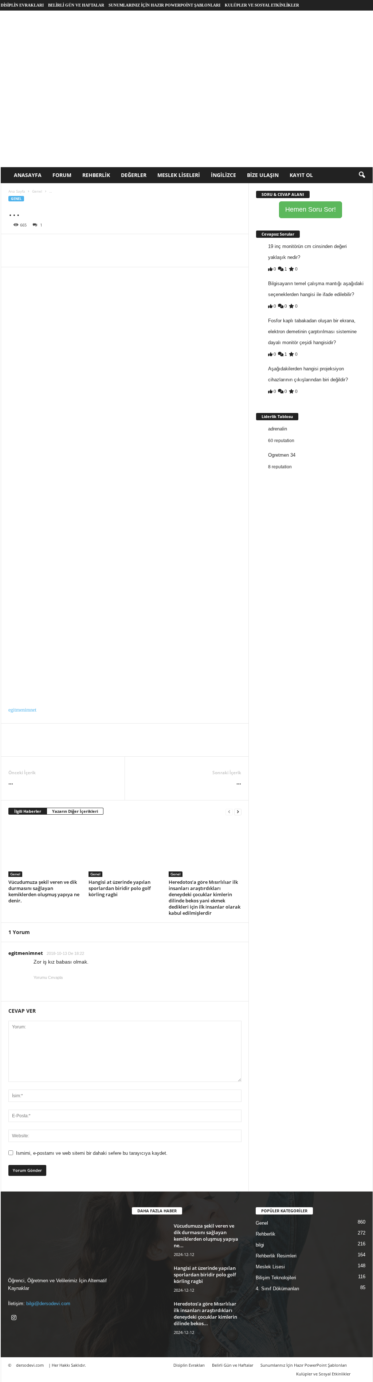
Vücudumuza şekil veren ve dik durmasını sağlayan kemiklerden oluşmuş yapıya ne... (206, 1235)
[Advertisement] (187, 113)
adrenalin (277, 429)
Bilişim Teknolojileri (276, 1277)
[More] (116, 245)
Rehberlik (96, 175)
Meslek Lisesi (270, 1266)
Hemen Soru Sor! (310, 209)
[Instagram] (14, 1318)
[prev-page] (229, 811)
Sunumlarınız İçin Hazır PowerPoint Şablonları (164, 5)
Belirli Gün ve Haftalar (76, 5)
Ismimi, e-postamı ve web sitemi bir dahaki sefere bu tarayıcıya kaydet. (92, 1153)
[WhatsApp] (66, 245)
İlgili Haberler (27, 811)
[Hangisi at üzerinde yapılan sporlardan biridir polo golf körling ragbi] (125, 849)
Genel (37, 191)
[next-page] (238, 811)
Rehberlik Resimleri (276, 1256)
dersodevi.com (30, 1365)
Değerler (133, 175)
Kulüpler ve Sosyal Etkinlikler (262, 5)
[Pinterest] (49, 245)
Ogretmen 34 (281, 455)
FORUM (61, 175)
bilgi (260, 1245)
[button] (362, 175)
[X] (32, 245)
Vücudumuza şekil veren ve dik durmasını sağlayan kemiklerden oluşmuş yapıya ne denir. (43, 891)
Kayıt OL (301, 175)
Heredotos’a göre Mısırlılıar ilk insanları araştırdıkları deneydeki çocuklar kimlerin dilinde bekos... (205, 1313)
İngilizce (223, 175)
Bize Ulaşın (263, 175)
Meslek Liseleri (178, 175)
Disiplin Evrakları (22, 5)
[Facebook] (15, 245)
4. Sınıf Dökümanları (277, 1288)
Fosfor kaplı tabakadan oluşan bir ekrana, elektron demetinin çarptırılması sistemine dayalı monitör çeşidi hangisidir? (312, 331)
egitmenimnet (22, 710)
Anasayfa (28, 175)
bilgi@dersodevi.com (48, 1303)
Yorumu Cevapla (48, 977)
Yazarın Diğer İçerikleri (75, 811)
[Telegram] (99, 245)
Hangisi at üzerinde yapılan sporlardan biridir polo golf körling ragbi (120, 888)
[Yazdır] (82, 245)
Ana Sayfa (16, 191)
